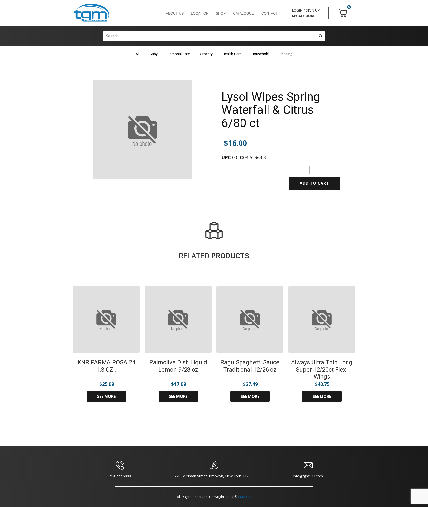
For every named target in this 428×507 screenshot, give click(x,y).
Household (260, 53)
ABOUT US (175, 13)
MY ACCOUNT (304, 15)
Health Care (231, 53)
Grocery (206, 53)
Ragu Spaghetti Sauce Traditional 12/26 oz (249, 366)
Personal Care (178, 53)
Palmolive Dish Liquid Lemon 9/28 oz (178, 366)
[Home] (91, 13)
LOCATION (200, 13)
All (137, 53)
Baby (153, 53)
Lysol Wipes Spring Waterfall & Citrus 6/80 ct (270, 110)
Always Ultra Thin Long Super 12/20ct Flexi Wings (321, 369)
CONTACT (269, 13)
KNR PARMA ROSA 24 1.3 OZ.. (106, 366)
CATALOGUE (243, 13)
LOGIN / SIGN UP (306, 10)
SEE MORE (106, 396)
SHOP (221, 13)
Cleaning (286, 53)
